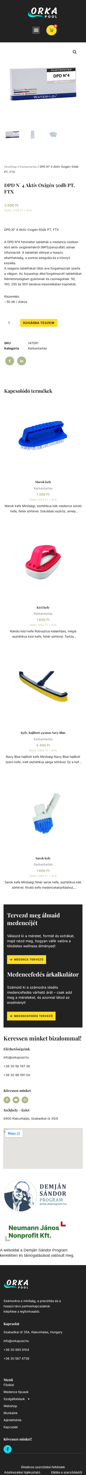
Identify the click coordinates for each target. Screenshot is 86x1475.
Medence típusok (16, 1392)
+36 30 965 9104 (16, 1349)
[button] (36, 30)
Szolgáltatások (14, 1399)
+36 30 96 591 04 (17, 1075)
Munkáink (11, 1413)
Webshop (10, 1406)
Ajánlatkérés (12, 1420)
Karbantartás (28, 166)
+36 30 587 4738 (16, 1358)
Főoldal (9, 1385)
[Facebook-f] (7, 1100)
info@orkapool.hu (16, 1057)
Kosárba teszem (38, 323)
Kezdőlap (10, 166)
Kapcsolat (11, 1427)
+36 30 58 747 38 (17, 1066)
